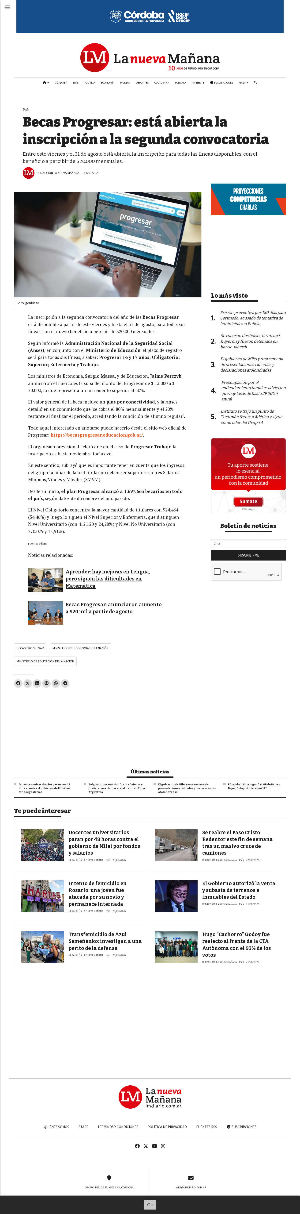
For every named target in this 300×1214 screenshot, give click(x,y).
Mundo (125, 83)
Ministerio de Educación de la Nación (45, 661)
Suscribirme (248, 555)
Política (89, 83)
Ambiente (198, 83)
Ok (150, 1204)
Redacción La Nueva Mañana (58, 172)
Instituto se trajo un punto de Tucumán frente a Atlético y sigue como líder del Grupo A (251, 417)
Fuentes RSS (206, 1126)
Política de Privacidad (167, 1126)
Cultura (160, 83)
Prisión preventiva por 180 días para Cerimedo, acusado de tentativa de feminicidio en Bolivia (253, 318)
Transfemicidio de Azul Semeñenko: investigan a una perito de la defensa (105, 941)
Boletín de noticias (248, 526)
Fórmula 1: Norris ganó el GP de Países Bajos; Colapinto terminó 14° (254, 786)
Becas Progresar (30, 648)
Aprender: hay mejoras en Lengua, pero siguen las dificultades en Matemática (108, 579)
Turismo (180, 83)
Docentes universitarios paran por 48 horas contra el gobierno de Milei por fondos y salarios (44, 788)
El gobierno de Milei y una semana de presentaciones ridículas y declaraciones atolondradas (187, 788)
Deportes (142, 83)
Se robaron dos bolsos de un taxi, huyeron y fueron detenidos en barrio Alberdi (251, 341)
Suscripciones (223, 83)
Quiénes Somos (56, 1126)
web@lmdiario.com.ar (191, 1187)
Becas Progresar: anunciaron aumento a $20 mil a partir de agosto (114, 608)
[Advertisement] (108, 726)
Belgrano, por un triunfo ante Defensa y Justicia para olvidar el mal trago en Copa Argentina (117, 788)
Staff (83, 1126)
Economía (107, 83)
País (75, 83)
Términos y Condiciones (118, 1126)
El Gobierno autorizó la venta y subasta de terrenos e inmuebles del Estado (238, 890)
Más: (242, 83)
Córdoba (61, 83)
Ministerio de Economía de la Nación (80, 648)
